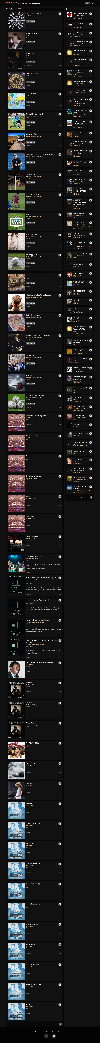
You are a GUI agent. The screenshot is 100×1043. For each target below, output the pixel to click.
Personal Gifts (29, 664)
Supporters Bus (31, 134)
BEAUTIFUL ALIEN (80, 253)
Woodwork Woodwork (80, 42)
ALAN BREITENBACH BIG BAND (81, 126)
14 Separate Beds (79, 477)
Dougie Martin (76, 156)
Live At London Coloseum (32, 418)
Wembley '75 (30, 174)
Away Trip (29, 375)
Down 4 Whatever (32, 536)
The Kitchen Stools (78, 371)
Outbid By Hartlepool (33, 315)
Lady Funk (29, 783)
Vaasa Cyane (76, 382)
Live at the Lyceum (78, 215)
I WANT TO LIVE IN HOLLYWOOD (80, 122)
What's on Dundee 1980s (32, 558)
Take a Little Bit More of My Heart (80, 151)
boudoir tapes (76, 320)
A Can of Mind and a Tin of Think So (35, 582)
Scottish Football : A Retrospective (38, 335)
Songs (75, 399)
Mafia (74, 155)
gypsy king (77, 318)
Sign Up (87, 3)
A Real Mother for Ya (33, 984)
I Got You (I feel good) (34, 863)
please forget (76, 311)
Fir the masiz (76, 164)
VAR (27, 214)
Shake (28, 496)
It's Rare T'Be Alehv (80, 90)
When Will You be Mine (34, 556)
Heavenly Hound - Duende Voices (37, 620)
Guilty (28, 1004)
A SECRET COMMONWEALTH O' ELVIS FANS (80, 202)
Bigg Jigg (75, 303)
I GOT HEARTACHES (80, 13)
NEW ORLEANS (79, 71)
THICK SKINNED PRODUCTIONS (81, 446)
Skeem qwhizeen (77, 275)
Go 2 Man (75, 302)
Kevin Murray (76, 174)
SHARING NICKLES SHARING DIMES (80, 223)
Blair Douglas (76, 54)
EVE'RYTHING (78, 459)
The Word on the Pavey (79, 44)
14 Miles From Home (78, 312)
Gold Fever (76, 135)
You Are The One (32, 436)
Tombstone (29, 803)
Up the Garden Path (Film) (80, 173)
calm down (77, 309)
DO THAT (76, 424)
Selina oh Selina (79, 180)
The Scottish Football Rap (35, 395)
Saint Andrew (76, 36)
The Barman (30, 275)
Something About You (33, 476)
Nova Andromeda (77, 381)
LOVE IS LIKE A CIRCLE (34, 74)
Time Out (75, 444)
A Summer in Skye (78, 53)
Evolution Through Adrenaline (79, 377)
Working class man (80, 162)
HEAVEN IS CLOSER (80, 433)
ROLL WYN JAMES (78, 410)
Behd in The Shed (79, 142)
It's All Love (28, 15)
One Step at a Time (33, 823)
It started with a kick (33, 194)
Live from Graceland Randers (80, 479)
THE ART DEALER (30, 538)
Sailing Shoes (30, 944)
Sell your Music (26, 3)
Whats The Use (31, 456)
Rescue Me (30, 516)
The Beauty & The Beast (79, 408)
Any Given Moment (78, 370)
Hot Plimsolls (29, 745)
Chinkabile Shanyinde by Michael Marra (39, 662)
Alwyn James (30, 843)
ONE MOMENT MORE (34, 13)
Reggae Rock (76, 352)
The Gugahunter (79, 50)
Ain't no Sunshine (32, 924)
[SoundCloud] (66, 9)
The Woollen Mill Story (31, 684)
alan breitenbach (77, 18)
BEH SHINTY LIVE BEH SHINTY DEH (79, 189)
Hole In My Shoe (79, 350)
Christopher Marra (77, 401)
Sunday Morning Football (34, 114)
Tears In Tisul (30, 763)
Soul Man (75, 361)
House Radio (36, 3)
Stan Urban (76, 481)
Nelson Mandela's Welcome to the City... (79, 329)
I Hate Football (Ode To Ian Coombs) (38, 295)
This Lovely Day (78, 468)
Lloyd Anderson (77, 268)
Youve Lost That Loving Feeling (36, 415)
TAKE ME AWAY (31, 94)
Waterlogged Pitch (32, 254)
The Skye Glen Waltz (80, 81)
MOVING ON (30, 53)
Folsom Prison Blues (33, 904)
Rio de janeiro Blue (80, 442)
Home (19, 3)
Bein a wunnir (78, 273)
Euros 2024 (30, 355)
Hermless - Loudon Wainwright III (37, 600)
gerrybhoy (75, 321)
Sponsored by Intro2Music (64, 1040)
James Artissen (77, 27)
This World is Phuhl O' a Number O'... (81, 100)
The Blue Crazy (78, 406)
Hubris (75, 193)
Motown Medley (78, 213)
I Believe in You (78, 451)
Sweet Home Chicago (33, 884)
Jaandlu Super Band (78, 353)
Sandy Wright (76, 136)
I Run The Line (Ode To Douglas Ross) (39, 154)
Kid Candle (76, 165)
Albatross (29, 682)
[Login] (82, 3)
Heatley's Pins (78, 171)
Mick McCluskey (77, 116)
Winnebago (77, 397)
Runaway (29, 703)
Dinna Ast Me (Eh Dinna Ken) (79, 60)
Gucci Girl (76, 300)
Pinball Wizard (31, 723)
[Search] (92, 3)
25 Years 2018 (29, 805)
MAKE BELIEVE (31, 33)
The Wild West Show (33, 743)
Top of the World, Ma (81, 368)
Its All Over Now (31, 234)
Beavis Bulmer (78, 133)
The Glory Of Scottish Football (33, 116)
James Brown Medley (80, 359)
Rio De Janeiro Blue (32, 964)
